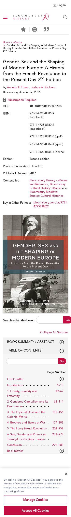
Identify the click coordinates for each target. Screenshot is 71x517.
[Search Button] (65, 17)
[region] (35, 492)
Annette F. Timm (18, 87)
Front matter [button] (15, 379)
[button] (34, 29)
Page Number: (56, 372)
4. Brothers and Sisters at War (26, 422)
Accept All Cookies (36, 510)
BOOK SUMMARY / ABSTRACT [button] (30, 342)
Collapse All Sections (54, 332)
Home (6, 42)
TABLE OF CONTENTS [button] (24, 350)
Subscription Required (21, 100)
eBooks (17, 42)
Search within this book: (18, 320)
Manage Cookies (35, 500)
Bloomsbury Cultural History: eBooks (47, 186)
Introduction (15, 385)
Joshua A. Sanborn (43, 87)
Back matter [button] (15, 451)
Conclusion (14, 445)
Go (62, 361)
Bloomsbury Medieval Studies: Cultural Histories (46, 194)
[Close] (66, 474)
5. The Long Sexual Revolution (27, 428)
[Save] (23, 29)
